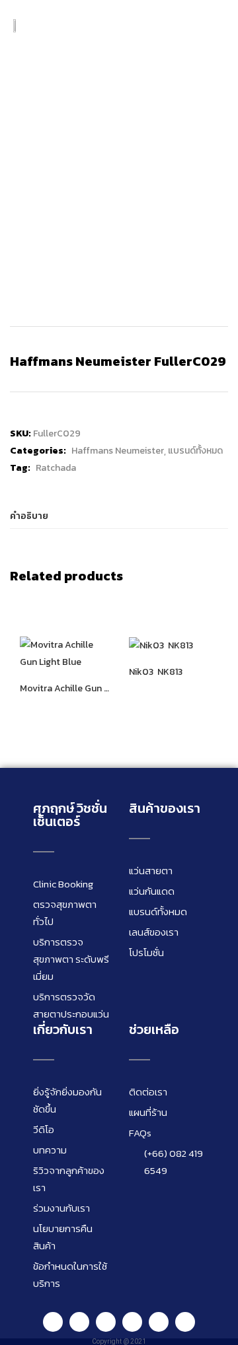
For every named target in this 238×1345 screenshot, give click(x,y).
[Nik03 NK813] (161, 645)
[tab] (119, 516)
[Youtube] (132, 1322)
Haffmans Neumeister (117, 451)
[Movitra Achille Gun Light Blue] (64, 653)
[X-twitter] (185, 1322)
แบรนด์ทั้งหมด (195, 451)
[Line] (53, 1322)
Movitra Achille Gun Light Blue (64, 688)
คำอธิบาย (29, 516)
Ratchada (56, 468)
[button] (214, 25)
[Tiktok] (159, 1322)
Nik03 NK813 (155, 672)
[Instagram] (106, 1322)
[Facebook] (79, 1322)
